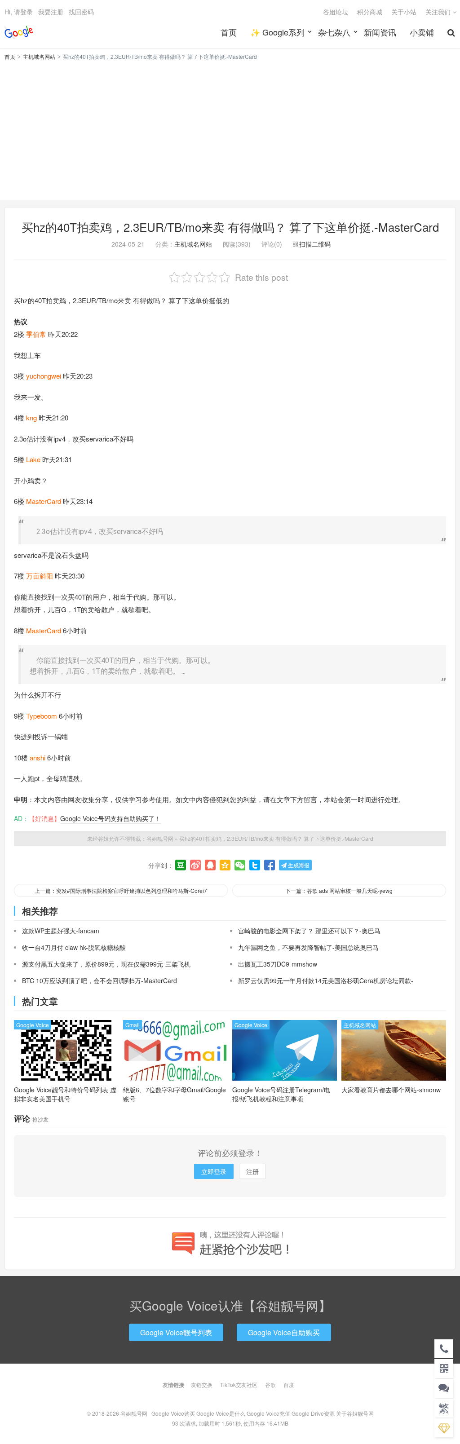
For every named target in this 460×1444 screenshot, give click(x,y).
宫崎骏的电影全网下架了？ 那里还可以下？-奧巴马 (309, 930)
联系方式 (230, 1399)
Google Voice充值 (268, 1413)
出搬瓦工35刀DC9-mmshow (277, 963)
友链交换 (201, 1384)
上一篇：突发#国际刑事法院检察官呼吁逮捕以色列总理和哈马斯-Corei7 (121, 890)
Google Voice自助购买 (284, 1332)
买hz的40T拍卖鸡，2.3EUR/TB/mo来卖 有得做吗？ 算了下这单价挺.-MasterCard (230, 226)
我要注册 (50, 11)
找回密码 (81, 11)
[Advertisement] (230, 129)
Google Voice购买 (173, 1413)
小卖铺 (422, 32)
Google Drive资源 (313, 1413)
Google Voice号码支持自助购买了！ (110, 818)
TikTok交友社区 (238, 1384)
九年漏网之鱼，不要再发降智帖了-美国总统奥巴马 (308, 947)
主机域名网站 (39, 56)
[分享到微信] (239, 865)
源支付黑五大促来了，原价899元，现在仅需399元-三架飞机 (106, 963)
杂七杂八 (334, 32)
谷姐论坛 (335, 11)
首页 (229, 32)
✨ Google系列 (277, 32)
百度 (288, 1384)
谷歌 (270, 1384)
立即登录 (213, 1171)
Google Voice (32, 1025)
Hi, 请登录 (18, 11)
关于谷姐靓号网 (355, 1413)
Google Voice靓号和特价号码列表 (65, 1094)
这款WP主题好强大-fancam (60, 930)
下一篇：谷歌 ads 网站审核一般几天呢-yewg (339, 890)
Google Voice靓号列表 (176, 1332)
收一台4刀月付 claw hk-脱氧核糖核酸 (74, 947)
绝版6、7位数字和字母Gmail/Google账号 (174, 1094)
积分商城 (369, 11)
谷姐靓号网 (18, 32)
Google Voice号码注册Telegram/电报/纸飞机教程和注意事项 (281, 1094)
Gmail (132, 1025)
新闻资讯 (380, 32)
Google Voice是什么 (220, 1413)
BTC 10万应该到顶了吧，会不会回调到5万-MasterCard (99, 980)
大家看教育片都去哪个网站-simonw (391, 1089)
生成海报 (298, 865)
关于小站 (403, 11)
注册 (252, 1171)
